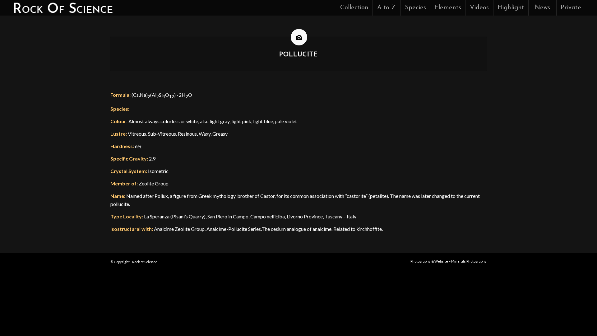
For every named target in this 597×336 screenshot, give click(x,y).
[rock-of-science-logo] (62, 8)
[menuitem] (354, 8)
